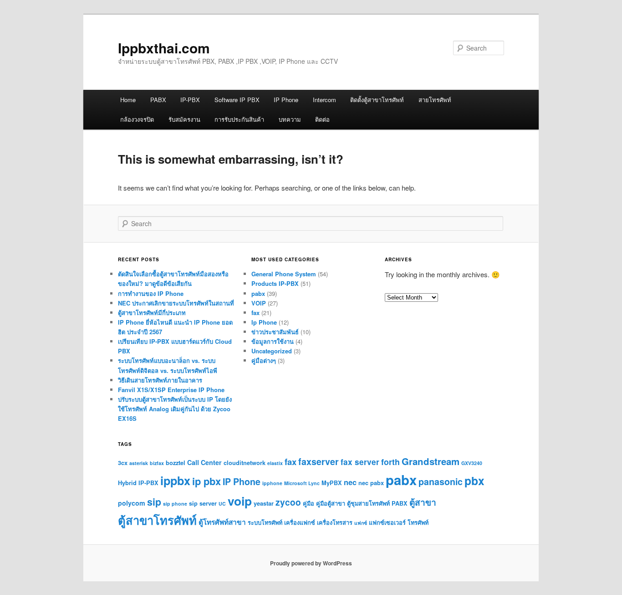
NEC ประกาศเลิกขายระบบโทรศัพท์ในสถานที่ (176, 303)
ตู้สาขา (422, 502)
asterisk (138, 463)
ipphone (272, 483)
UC (222, 503)
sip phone (175, 503)
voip (240, 500)
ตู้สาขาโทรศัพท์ (157, 520)
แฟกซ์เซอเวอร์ (387, 522)
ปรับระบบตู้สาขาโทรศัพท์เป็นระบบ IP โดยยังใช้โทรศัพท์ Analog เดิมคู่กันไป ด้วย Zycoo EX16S (175, 409)
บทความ (290, 119)
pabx (258, 293)
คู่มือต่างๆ (263, 360)
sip (154, 502)
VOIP (258, 303)
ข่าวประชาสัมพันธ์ (275, 331)
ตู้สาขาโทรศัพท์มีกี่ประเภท (152, 312)
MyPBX (331, 483)
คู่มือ (308, 503)
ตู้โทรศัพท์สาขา (222, 522)
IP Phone (286, 99)
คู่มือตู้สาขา (330, 503)
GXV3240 (471, 463)
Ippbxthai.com (164, 47)
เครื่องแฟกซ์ (299, 522)
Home (128, 99)
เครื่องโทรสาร (334, 522)
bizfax (157, 463)
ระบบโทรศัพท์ (265, 522)
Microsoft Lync (302, 483)
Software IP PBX (237, 99)
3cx (122, 463)
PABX (158, 99)
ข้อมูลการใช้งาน (272, 341)
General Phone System (283, 273)
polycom (131, 502)
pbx (474, 480)
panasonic (440, 481)
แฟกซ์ (360, 522)
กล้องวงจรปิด (137, 119)
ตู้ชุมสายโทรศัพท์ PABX (377, 503)
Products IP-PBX (275, 283)
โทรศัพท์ (418, 522)
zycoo (288, 502)
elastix (275, 463)
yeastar (264, 503)
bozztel (175, 463)
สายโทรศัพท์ (434, 99)
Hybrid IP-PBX (138, 483)
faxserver (318, 461)
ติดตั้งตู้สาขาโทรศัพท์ (377, 99)
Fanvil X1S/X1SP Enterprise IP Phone (171, 389)
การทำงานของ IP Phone (151, 293)
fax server (360, 461)
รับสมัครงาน (184, 119)
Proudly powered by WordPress (311, 563)
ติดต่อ (322, 119)
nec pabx (371, 483)
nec (350, 481)
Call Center (204, 462)
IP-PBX (190, 99)
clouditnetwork (244, 463)
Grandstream (430, 461)
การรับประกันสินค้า (239, 119)
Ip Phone (264, 322)
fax (255, 312)
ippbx (175, 480)
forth (390, 462)
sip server (203, 503)
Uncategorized (271, 351)
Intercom (324, 99)
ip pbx (206, 481)
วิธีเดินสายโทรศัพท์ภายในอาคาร (160, 380)
